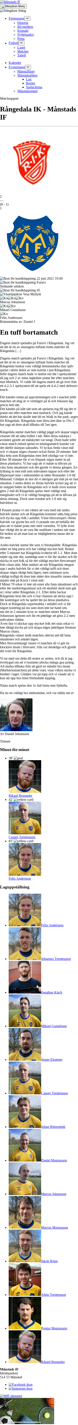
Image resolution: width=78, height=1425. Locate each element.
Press (20, 38)
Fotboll (13, 43)
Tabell (21, 55)
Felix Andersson (20, 878)
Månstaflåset (25, 71)
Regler (30, 83)
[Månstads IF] (10, 2)
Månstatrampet (27, 91)
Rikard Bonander (20, 795)
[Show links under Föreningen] (27, 18)
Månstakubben (27, 75)
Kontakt (22, 31)
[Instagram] (20, 1388)
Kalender (15, 63)
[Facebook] (20, 1384)
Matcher (23, 51)
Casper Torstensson (22, 837)
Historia (22, 23)
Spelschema (34, 87)
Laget (21, 47)
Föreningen (16, 18)
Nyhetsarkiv (25, 34)
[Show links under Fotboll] (21, 43)
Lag (28, 79)
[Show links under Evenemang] (28, 67)
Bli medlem (25, 27)
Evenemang (17, 67)
